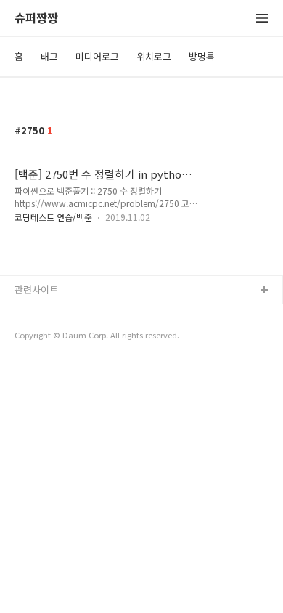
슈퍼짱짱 (36, 18)
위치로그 (153, 56)
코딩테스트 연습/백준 (53, 217)
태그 (49, 56)
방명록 (202, 56)
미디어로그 (97, 56)
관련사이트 (36, 289)
